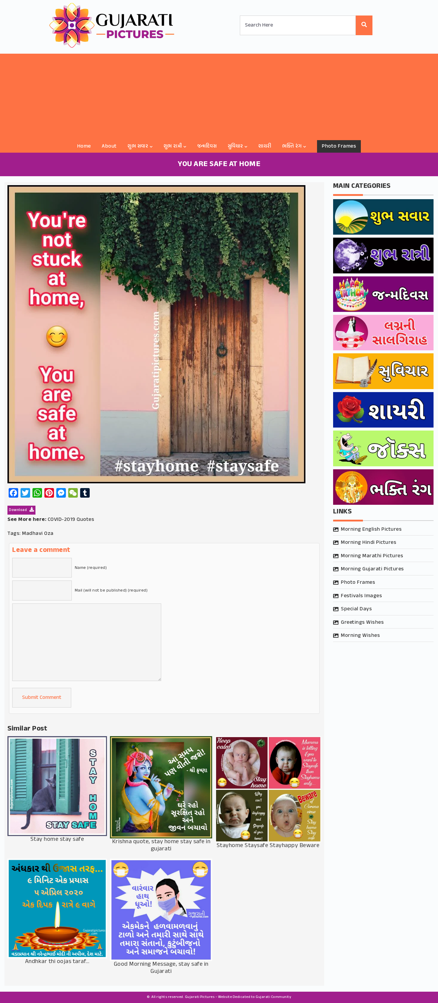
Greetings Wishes (362, 622)
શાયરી (264, 146)
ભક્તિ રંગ (292, 146)
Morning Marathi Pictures (372, 556)
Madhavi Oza (38, 534)
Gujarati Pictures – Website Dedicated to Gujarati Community (238, 997)
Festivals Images (361, 596)
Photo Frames (339, 146)
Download (18, 510)
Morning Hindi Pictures (368, 542)
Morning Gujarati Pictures (372, 569)
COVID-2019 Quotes (71, 520)
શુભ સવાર (138, 146)
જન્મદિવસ (207, 146)
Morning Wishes (360, 635)
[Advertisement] (219, 95)
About (109, 146)
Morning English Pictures (371, 529)
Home (84, 146)
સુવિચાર (235, 146)
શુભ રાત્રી (173, 146)
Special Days (356, 609)
